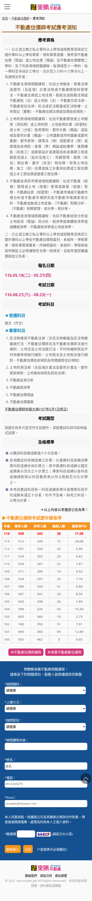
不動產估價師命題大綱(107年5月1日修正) (36, 409)
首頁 (5, 18)
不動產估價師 (20, 18)
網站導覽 (61, 876)
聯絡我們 (31, 876)
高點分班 (46, 876)
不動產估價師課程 (27, 652)
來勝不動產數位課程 (66, 652)
